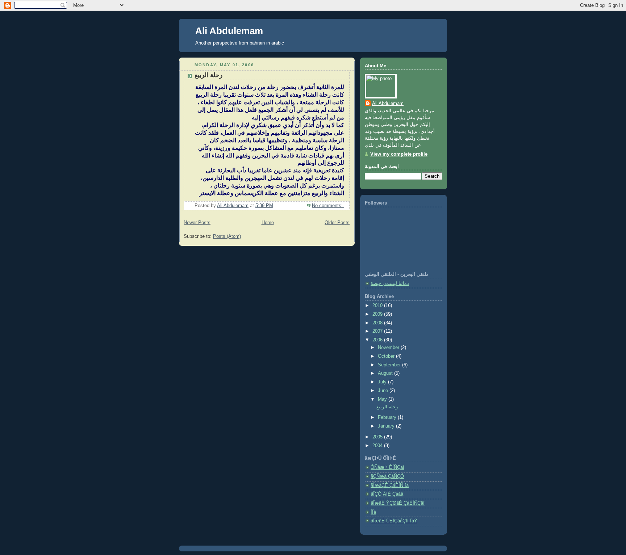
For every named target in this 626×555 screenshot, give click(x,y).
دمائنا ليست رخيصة (390, 283)
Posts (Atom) (227, 236)
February (388, 417)
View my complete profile (398, 154)
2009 (378, 314)
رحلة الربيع (208, 75)
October (387, 356)
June (383, 390)
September (390, 364)
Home (268, 222)
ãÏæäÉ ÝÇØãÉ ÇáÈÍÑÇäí (398, 503)
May (383, 399)
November (389, 347)
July (383, 381)
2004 (378, 445)
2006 (378, 339)
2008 (378, 322)
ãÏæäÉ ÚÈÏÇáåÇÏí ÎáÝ (394, 521)
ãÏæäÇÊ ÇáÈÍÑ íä (390, 485)
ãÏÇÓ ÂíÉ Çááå (387, 494)
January (387, 426)
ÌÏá (373, 512)
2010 (378, 305)
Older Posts (337, 222)
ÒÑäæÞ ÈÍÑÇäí (387, 467)
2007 (378, 331)
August (386, 373)
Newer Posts (197, 222)
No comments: (328, 205)
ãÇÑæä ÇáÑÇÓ (387, 476)
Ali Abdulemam (229, 30)
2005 (378, 437)
